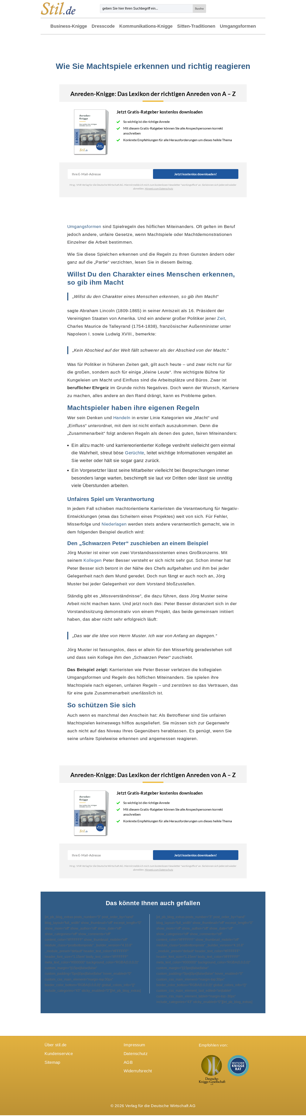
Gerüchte (134, 452)
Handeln (122, 417)
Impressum (134, 1045)
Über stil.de (56, 1045)
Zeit (221, 318)
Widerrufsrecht (138, 1071)
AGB (128, 1062)
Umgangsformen (238, 26)
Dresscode (103, 26)
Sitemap (52, 1062)
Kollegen (92, 560)
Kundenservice (59, 1053)
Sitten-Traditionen (196, 26)
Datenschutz (136, 1053)
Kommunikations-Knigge (146, 26)
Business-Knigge (68, 26)
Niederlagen (114, 524)
